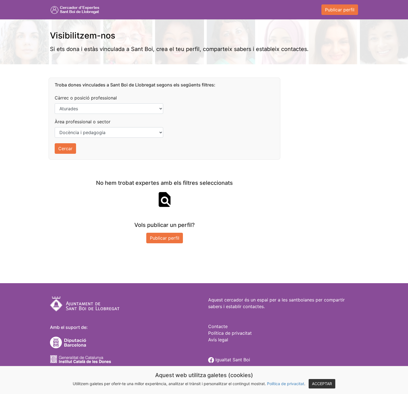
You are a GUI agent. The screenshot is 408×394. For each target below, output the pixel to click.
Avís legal (218, 339)
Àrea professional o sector (82, 121)
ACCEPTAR (322, 383)
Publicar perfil (339, 9)
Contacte (218, 326)
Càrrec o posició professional (86, 98)
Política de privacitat (285, 383)
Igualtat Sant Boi (232, 359)
